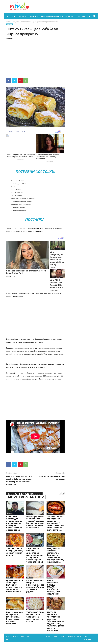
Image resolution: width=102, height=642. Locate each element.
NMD (10, 38)
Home (8, 22)
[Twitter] (14, 80)
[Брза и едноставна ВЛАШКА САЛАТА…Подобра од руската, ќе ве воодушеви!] (56, 571)
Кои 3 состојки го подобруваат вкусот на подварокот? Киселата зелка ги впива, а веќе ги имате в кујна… (55, 523)
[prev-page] (60, 493)
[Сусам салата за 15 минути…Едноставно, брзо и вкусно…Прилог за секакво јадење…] (35, 571)
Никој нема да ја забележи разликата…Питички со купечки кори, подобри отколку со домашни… (55, 555)
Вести (10, 16)
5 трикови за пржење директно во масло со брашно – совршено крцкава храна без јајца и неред (34, 555)
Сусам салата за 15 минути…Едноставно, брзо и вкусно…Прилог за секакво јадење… (35, 586)
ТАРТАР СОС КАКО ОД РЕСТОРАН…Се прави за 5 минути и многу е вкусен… (35, 617)
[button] (94, 16)
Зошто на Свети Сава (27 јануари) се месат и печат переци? (14, 551)
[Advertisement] (35, 58)
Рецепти (69, 16)
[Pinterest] (20, 80)
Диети (21, 16)
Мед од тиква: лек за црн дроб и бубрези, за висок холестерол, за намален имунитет (19, 480)
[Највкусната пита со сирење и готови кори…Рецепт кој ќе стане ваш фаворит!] (15, 603)
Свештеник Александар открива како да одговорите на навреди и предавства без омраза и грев (14, 523)
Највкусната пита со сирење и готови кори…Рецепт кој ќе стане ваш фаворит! (14, 618)
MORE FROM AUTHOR (26, 497)
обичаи (9, 545)
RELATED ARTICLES (24, 494)
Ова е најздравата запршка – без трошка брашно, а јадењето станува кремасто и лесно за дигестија (35, 522)
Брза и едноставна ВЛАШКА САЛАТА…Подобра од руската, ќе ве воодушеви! (53, 587)
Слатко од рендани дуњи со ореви (52, 477)
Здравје (32, 16)
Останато (83, 16)
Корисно (30, 513)
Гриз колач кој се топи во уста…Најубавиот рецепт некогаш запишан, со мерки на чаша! (14, 586)
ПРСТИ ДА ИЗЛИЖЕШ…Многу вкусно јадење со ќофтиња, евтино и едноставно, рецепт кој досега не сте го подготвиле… (55, 621)
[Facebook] (8, 80)
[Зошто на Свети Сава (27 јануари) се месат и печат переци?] (15, 540)
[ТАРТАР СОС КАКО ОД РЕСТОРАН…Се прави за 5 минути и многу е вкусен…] (35, 603)
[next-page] (63, 493)
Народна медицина (51, 16)
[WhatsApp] (25, 80)
